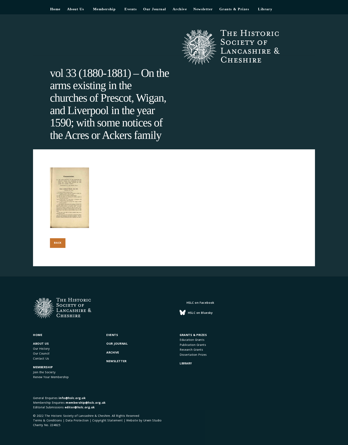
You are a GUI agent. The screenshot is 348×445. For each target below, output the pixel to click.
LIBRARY (186, 363)
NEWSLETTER (116, 361)
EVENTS (112, 335)
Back (57, 242)
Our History (41, 348)
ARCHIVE (112, 352)
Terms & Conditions (47, 420)
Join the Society (44, 372)
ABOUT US (41, 343)
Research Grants (191, 349)
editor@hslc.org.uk (80, 407)
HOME (37, 335)
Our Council (41, 353)
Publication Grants (193, 345)
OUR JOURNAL (117, 343)
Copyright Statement (107, 420)
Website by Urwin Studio (144, 420)
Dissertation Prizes (193, 355)
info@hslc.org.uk (72, 398)
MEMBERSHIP (43, 367)
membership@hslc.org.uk (86, 402)
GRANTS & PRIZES (193, 335)
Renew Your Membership (51, 377)
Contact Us (41, 358)
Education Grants (192, 340)
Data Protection (77, 420)
